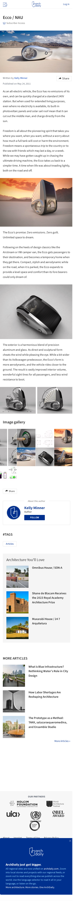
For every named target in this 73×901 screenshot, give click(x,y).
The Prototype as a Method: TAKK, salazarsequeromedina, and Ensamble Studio (48, 722)
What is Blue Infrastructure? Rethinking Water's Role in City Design (48, 671)
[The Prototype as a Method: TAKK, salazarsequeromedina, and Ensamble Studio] (14, 727)
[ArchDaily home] (36, 4)
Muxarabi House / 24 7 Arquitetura (46, 621)
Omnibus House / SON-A (47, 568)
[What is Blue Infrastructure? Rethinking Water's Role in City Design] (14, 676)
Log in (66, 4)
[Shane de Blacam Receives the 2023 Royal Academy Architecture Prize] (17, 602)
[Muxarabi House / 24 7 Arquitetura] (17, 628)
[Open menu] (4, 4)
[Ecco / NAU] (26, 438)
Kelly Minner (34, 508)
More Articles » (62, 741)
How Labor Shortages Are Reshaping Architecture (45, 694)
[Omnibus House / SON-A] (17, 577)
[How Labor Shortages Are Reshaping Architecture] (14, 701)
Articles (10, 544)
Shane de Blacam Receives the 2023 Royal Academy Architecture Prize (49, 598)
